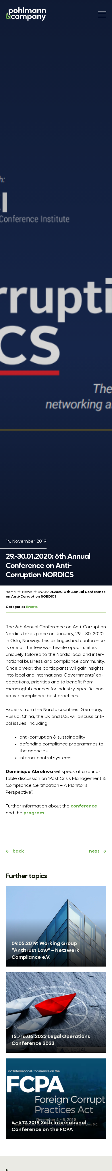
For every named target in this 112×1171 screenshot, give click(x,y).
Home (11, 592)
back (18, 851)
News (27, 592)
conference (84, 806)
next (94, 851)
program (34, 813)
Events (32, 607)
